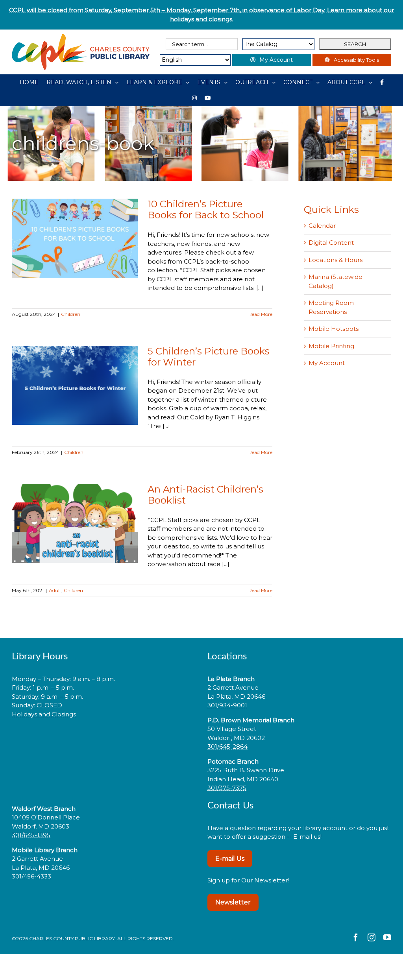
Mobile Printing (331, 346)
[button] (104, 739)
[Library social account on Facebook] (382, 82)
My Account (327, 363)
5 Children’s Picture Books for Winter (209, 356)
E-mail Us (229, 858)
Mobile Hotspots (334, 328)
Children (70, 314)
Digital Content (331, 242)
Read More (260, 314)
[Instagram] (194, 98)
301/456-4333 (31, 876)
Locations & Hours (335, 260)
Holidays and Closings (44, 714)
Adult (55, 590)
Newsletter (233, 902)
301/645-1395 (31, 835)
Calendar (322, 225)
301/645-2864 (227, 746)
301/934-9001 (227, 705)
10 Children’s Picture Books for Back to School (206, 209)
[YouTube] (208, 98)
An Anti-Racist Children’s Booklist (205, 494)
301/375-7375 (226, 788)
